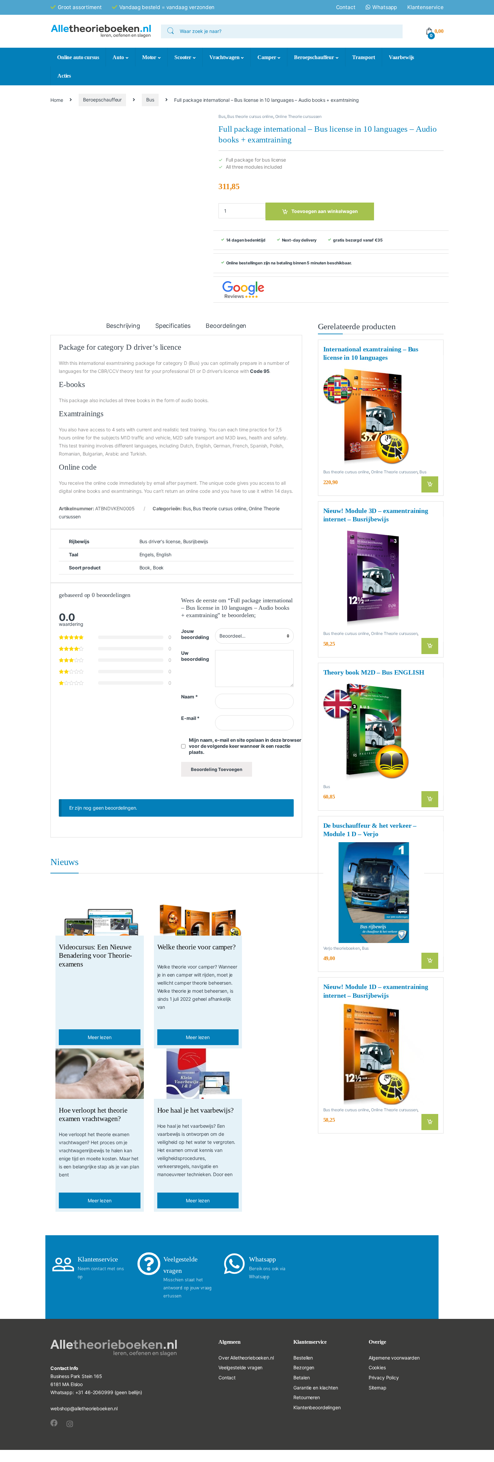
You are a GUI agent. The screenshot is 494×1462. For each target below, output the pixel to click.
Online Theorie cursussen (298, 116)
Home (56, 99)
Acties (64, 76)
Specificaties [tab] (173, 326)
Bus (150, 99)
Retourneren (306, 1397)
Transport (363, 57)
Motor (149, 57)
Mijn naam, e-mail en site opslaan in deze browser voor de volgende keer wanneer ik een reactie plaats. (245, 746)
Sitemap (377, 1387)
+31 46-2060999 (94, 1392)
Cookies (377, 1367)
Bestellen (303, 1358)
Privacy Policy (384, 1377)
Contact (346, 7)
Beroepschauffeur (314, 57)
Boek (158, 567)
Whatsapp (384, 7)
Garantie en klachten (315, 1387)
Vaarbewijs (401, 57)
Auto (118, 57)
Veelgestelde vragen (240, 1367)
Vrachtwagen (224, 57)
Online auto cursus (78, 57)
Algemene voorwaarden (394, 1358)
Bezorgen (303, 1367)
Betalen (301, 1377)
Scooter (182, 57)
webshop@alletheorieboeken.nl (84, 1408)
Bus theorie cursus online (250, 116)
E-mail (190, 718)
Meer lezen (100, 1037)
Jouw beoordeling (195, 634)
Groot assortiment (80, 7)
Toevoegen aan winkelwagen (324, 211)
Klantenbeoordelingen (316, 1407)
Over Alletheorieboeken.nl (246, 1358)
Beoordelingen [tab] (226, 326)
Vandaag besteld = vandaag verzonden (166, 7)
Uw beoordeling (195, 656)
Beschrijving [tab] (123, 326)
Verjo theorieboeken (341, 948)
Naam (189, 696)
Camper (266, 57)
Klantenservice (425, 7)
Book (144, 567)
